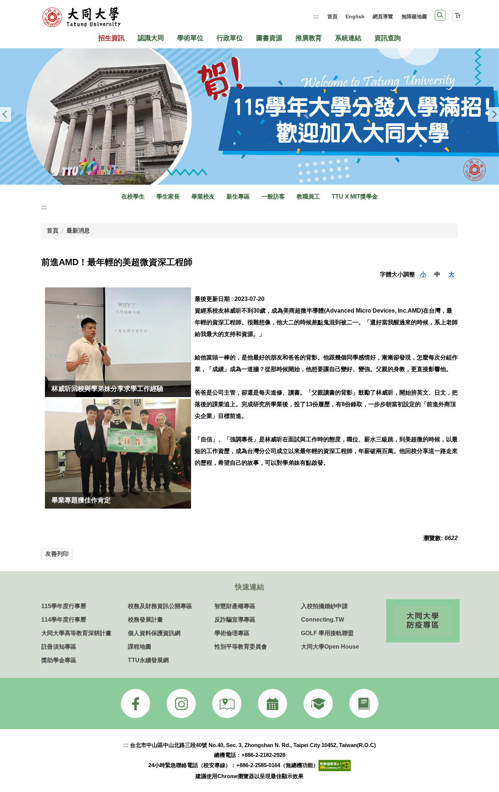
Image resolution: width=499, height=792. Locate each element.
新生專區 (238, 196)
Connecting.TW (322, 619)
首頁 (332, 16)
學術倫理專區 (232, 633)
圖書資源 (269, 38)
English (355, 16)
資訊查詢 (387, 38)
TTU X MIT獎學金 (355, 196)
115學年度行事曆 (63, 606)
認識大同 (151, 38)
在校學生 (133, 196)
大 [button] (451, 274)
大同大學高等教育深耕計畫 (76, 633)
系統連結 (348, 38)
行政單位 (230, 38)
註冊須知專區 (58, 647)
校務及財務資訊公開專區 (160, 606)
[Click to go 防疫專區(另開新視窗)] (422, 621)
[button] (440, 15)
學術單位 (190, 38)
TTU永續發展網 (148, 660)
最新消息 (78, 230)
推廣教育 (309, 38)
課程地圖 (139, 647)
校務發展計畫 (145, 619)
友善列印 (57, 554)
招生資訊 (111, 38)
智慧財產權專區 (234, 606)
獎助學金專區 (58, 660)
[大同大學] (81, 17)
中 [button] (437, 274)
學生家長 (168, 196)
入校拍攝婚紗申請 (324, 606)
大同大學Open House (330, 647)
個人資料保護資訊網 (154, 633)
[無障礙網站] (335, 765)
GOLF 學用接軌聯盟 (327, 633)
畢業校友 (203, 196)
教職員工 (308, 196)
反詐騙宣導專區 (234, 619)
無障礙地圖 (414, 16)
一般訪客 (273, 196)
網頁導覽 (383, 16)
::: (316, 16)
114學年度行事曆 (63, 619)
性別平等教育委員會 (240, 647)
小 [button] (423, 274)
